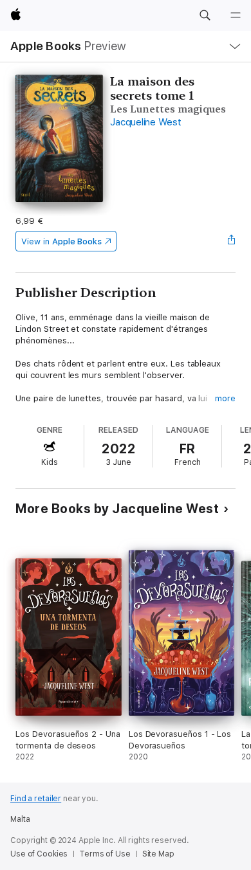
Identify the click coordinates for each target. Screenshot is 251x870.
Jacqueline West (145, 122)
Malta (20, 819)
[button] (204, 15)
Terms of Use (105, 853)
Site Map (158, 853)
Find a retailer (35, 798)
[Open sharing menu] (232, 241)
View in (61, 241)
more (225, 398)
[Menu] (235, 15)
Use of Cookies (39, 853)
